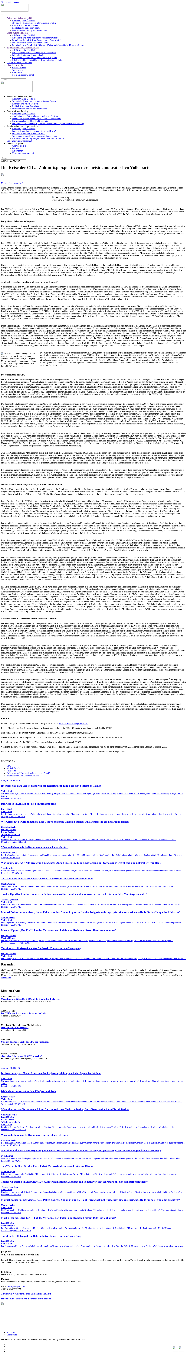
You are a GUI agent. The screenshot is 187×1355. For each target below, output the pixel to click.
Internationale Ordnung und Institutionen (29, 30)
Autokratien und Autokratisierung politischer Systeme (35, 38)
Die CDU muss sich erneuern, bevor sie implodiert (24, 1013)
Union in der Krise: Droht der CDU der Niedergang (25, 1042)
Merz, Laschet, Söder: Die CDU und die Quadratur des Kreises (30, 999)
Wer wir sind (17, 70)
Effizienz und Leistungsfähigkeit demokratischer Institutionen (38, 60)
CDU (9, 766)
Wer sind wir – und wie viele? (14, 1027)
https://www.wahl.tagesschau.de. (73, 723)
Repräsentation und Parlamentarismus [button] (23, 126)
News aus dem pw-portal (23, 75)
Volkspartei (11, 771)
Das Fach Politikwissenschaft (19, 62)
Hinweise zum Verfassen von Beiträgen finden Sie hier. (26, 1299)
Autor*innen (17, 72)
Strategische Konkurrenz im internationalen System (34, 23)
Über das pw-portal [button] (15, 143)
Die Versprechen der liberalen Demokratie (30, 43)
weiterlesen (6, 977)
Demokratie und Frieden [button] (17, 111)
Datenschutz (12, 1335)
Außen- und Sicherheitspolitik (19, 18)
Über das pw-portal (15, 65)
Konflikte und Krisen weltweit (25, 25)
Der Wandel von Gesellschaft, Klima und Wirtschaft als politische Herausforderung (48, 45)
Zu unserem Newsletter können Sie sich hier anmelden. (26, 1294)
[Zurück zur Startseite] (14, 11)
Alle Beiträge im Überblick (23, 20)
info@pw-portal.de (16, 1286)
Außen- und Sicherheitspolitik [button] (19, 96)
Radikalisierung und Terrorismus (26, 28)
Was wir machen (19, 67)
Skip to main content (10, 2)
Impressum (11, 1332)
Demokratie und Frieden (17, 33)
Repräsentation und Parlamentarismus (23, 47)
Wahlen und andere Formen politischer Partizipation (34, 57)
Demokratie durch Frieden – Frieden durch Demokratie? (36, 40)
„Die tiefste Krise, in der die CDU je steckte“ (21, 1056)
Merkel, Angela (13, 768)
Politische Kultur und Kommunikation (28, 55)
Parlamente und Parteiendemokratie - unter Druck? (34, 52)
